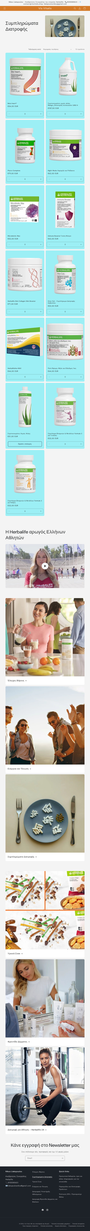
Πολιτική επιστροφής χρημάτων (60, 1224)
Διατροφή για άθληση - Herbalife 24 (26, 1129)
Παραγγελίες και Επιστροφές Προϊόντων (69, 1187)
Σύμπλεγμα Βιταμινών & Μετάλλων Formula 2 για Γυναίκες (65, 434)
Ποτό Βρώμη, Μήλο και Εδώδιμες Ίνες (62, 368)
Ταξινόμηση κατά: (34, 49)
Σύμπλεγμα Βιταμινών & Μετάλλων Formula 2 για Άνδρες (25, 502)
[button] (4, 8)
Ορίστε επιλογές (25, 444)
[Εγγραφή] (62, 1158)
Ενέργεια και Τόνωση (18, 768)
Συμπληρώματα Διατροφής (21, 857)
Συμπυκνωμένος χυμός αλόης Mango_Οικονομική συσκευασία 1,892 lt (63, 104)
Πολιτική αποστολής (47, 1226)
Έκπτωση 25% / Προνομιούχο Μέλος (70, 1195)
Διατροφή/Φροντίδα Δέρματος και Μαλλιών (44, 1200)
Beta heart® (12, 103)
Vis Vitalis (27, 1224)
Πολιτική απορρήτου (78, 1224)
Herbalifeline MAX (14, 368)
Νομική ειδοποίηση (60, 1226)
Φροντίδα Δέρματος (17, 1041)
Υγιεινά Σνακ (14, 953)
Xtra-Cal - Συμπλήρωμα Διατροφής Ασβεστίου (61, 302)
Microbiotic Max (14, 236)
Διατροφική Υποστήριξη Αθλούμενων (41, 1192)
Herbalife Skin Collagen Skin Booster (22, 301)
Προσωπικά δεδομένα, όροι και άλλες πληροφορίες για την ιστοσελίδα (70, 1179)
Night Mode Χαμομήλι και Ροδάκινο (61, 171)
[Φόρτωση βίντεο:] (45, 566)
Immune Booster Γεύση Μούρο (59, 236)
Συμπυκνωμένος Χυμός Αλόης (19, 434)
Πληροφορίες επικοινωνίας (76, 1226)
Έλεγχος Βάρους (16, 680)
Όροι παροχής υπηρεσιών (30, 1226)
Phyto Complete (14, 171)
